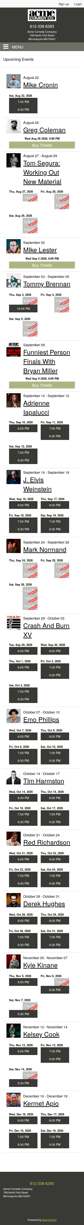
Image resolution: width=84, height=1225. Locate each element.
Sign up (64, 4)
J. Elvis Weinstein (37, 484)
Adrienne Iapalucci (36, 407)
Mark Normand (44, 549)
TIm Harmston (43, 780)
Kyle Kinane (40, 964)
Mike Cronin (40, 84)
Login (78, 4)
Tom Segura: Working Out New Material (42, 172)
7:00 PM (23, 102)
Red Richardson (46, 842)
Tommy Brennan (46, 283)
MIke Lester (40, 249)
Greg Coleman (44, 129)
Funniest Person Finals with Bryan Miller (46, 361)
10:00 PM (23, 308)
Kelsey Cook (41, 1034)
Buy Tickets (42, 145)
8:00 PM (23, 428)
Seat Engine (49, 1220)
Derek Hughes (44, 903)
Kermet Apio (41, 1103)
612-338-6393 (42, 26)
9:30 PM (23, 109)
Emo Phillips (41, 719)
